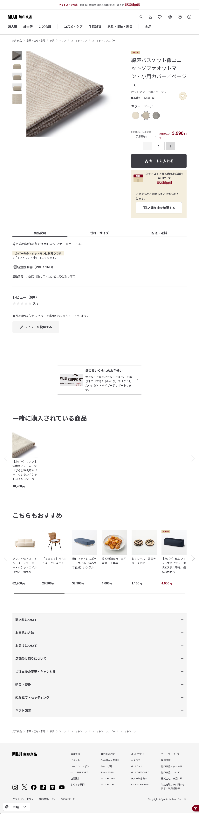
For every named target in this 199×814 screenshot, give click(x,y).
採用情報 (165, 760)
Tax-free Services (140, 784)
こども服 (45, 26)
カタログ (135, 760)
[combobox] (16, 807)
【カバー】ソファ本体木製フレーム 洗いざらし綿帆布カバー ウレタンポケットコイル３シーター (24, 470)
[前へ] (4, 458)
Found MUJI (107, 772)
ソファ (62, 40)
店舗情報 (75, 754)
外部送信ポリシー (48, 799)
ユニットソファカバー (103, 40)
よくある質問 (78, 784)
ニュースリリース (170, 754)
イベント (75, 760)
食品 (148, 26)
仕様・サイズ (99, 233)
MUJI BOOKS (108, 778)
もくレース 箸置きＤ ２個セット (144, 561)
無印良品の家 (108, 754)
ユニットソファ (79, 40)
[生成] (135, 115)
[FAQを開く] (180, 17)
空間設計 (75, 778)
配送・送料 (159, 233)
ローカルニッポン (80, 766)
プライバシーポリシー (24, 799)
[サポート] (189, 17)
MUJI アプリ (137, 754)
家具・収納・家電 (119, 26)
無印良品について (170, 772)
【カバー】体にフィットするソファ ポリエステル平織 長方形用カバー (173, 565)
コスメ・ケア (73, 26)
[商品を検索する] (141, 17)
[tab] (17, 55)
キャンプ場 (106, 766)
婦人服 (12, 26)
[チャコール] (156, 115)
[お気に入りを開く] (160, 17)
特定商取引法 (68, 799)
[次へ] (195, 458)
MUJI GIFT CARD (140, 772)
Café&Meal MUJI (110, 760)
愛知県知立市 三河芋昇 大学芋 (114, 561)
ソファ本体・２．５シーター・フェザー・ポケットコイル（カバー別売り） (24, 565)
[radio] (135, 115)
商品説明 (40, 233)
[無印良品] (24, 754)
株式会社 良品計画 (171, 778)
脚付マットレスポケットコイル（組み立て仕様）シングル (84, 563)
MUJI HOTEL (107, 784)
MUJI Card (136, 766)
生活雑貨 (95, 26)
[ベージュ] (145, 115)
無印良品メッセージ (171, 766)
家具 (52, 40)
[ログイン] (150, 17)
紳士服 (28, 26)
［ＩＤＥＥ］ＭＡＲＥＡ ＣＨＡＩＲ (54, 561)
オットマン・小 (26, 258)
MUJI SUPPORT (79, 772)
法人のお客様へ (139, 778)
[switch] (183, 96)
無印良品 (17, 40)
